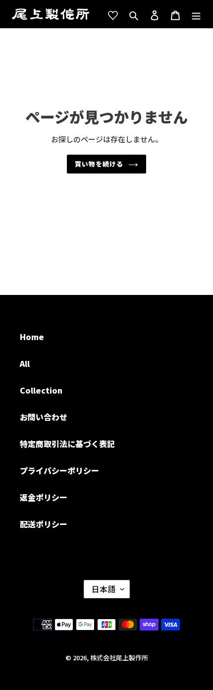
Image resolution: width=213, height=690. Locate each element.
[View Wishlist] (113, 14)
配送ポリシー (43, 524)
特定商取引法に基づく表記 (67, 444)
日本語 (103, 589)
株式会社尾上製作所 (119, 657)
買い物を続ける (99, 164)
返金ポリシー (43, 497)
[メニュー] (196, 14)
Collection (41, 390)
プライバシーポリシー (59, 470)
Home (32, 337)
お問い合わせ (43, 417)
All (25, 363)
